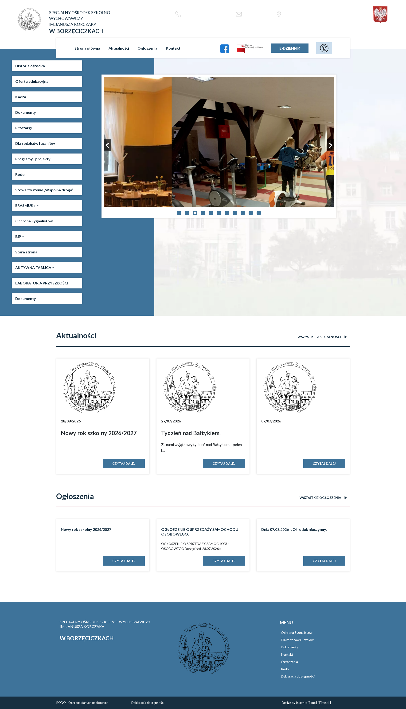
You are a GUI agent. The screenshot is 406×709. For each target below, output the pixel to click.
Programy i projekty (33, 159)
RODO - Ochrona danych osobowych (82, 703)
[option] (219, 142)
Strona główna (87, 48)
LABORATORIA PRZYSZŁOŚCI (41, 283)
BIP (18, 236)
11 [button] (259, 213)
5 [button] (211, 213)
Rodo (20, 174)
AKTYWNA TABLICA (33, 267)
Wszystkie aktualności (319, 337)
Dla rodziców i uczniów (35, 143)
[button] (107, 145)
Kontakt (173, 48)
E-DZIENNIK (289, 48)
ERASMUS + (25, 205)
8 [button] (235, 213)
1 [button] (179, 213)
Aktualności (119, 48)
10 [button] (251, 213)
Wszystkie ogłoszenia (321, 498)
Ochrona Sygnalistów (34, 221)
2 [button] (187, 213)
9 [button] (243, 213)
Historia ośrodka (30, 65)
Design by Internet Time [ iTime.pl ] (306, 703)
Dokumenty (25, 112)
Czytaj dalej (123, 463)
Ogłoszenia (147, 48)
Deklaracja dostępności (298, 676)
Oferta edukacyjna (31, 81)
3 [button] (195, 213)
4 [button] (203, 213)
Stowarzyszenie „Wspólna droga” (44, 190)
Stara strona (26, 252)
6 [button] (219, 213)
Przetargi (23, 128)
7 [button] (227, 213)
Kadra (20, 97)
